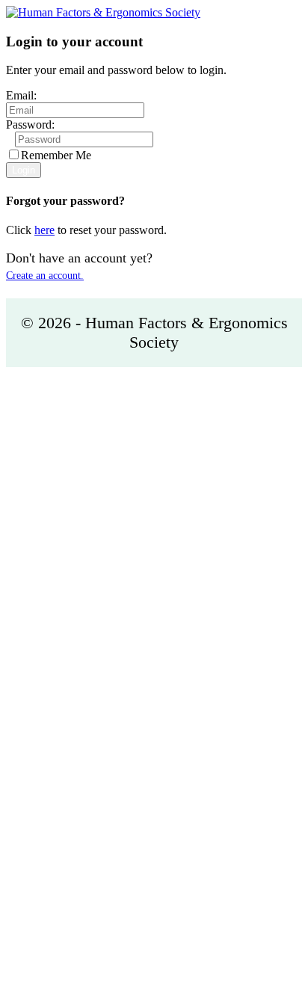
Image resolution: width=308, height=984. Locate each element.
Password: (30, 124)
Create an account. (45, 275)
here (44, 230)
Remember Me (56, 155)
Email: (21, 95)
